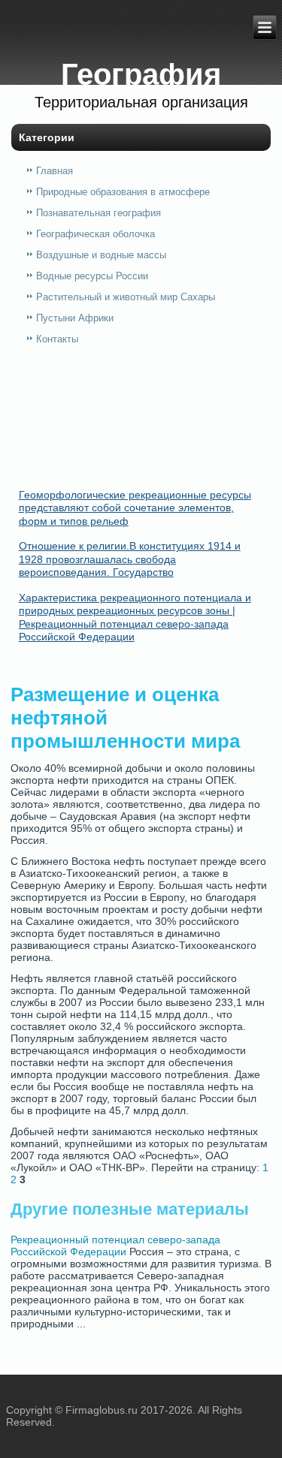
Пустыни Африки (75, 318)
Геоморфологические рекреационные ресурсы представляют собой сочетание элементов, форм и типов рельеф (135, 508)
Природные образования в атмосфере (123, 191)
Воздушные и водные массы (101, 255)
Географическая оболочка (95, 233)
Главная (54, 170)
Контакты (57, 339)
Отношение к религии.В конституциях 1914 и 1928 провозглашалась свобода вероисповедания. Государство (130, 559)
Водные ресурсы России (92, 276)
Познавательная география (98, 212)
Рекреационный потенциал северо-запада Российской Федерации (115, 1246)
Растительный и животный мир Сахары (125, 297)
